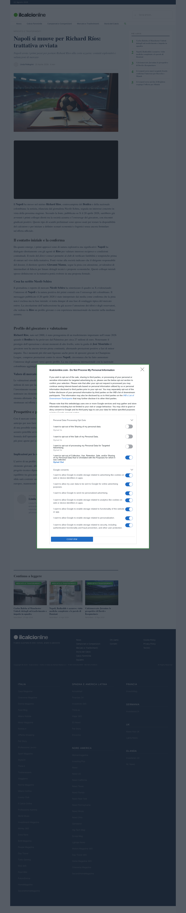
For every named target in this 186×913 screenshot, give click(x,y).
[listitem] (93, 420)
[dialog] (93, 456)
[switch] (129, 426)
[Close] (143, 370)
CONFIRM (72, 539)
